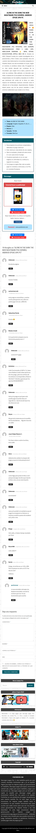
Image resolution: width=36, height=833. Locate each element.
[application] (18, 766)
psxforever (14, 585)
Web (3, 657)
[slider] (31, 766)
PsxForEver (15, 828)
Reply (10, 268)
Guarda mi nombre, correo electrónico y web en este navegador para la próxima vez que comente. (17, 666)
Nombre (5, 644)
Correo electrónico (9, 650)
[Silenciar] (27, 767)
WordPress (29, 828)
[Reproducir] (4, 767)
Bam (17, 830)
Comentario (6, 622)
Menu (5, 6)
